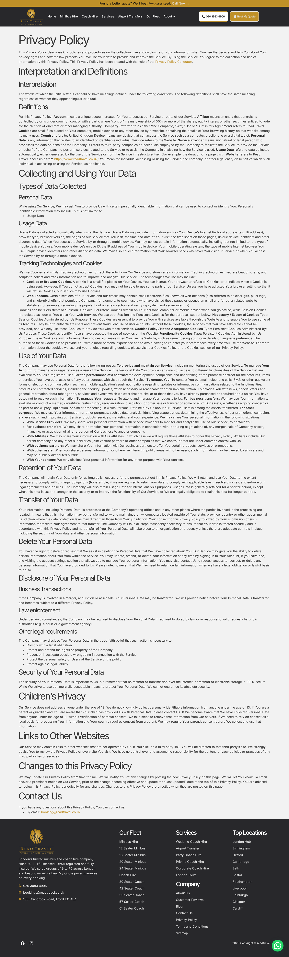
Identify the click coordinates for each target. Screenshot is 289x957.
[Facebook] (23, 943)
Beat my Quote (246, 16)
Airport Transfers (130, 16)
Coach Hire (90, 16)
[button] (277, 946)
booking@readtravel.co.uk (60, 812)
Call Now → (181, 3)
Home (52, 16)
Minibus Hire (69, 16)
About (168, 16)
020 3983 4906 (215, 16)
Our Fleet (153, 16)
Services (108, 16)
